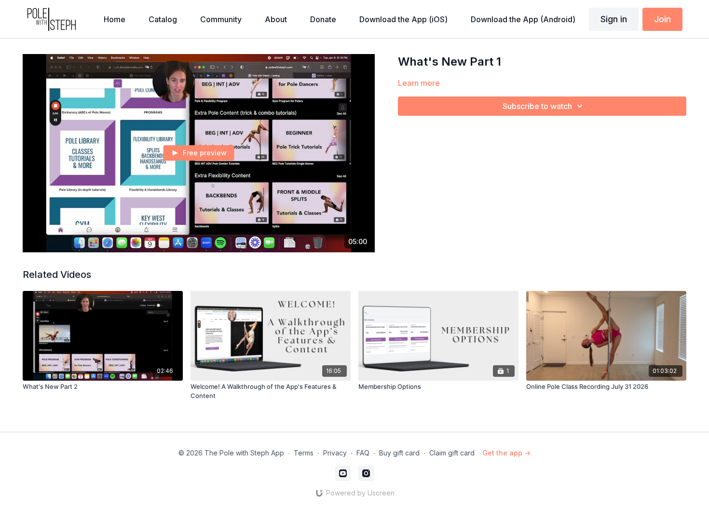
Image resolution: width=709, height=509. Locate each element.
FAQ (362, 453)
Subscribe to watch (537, 106)
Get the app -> (506, 453)
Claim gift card (452, 453)
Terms (304, 453)
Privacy (335, 453)
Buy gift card (399, 453)
